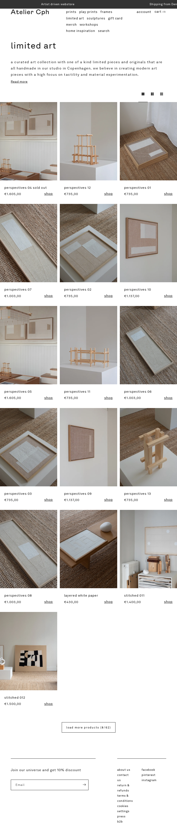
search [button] (104, 31)
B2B (120, 821)
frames (107, 12)
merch (72, 24)
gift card (115, 19)
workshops (90, 24)
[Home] (30, 21)
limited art (75, 19)
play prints (88, 12)
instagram (149, 780)
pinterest (148, 775)
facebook (148, 769)
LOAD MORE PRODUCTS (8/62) (88, 727)
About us (123, 769)
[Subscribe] (81, 785)
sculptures (97, 18)
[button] (160, 12)
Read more (19, 81)
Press (121, 816)
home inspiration (80, 31)
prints (71, 12)
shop (48, 194)
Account (144, 12)
